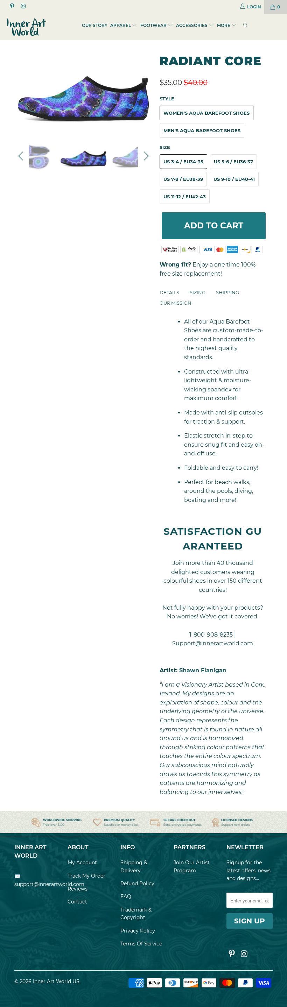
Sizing (197, 292)
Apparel (120, 25)
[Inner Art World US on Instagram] (23, 6)
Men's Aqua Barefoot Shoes (201, 130)
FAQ (125, 896)
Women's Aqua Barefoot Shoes (206, 113)
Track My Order (86, 876)
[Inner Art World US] (26, 27)
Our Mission (175, 303)
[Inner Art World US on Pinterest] (12, 6)
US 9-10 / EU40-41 (234, 179)
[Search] (245, 26)
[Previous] (21, 91)
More (224, 25)
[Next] (145, 91)
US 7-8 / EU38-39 (183, 179)
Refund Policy (137, 883)
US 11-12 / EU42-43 (184, 196)
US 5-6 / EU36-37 (233, 161)
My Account (82, 862)
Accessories (192, 25)
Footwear (153, 25)
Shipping (227, 292)
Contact (77, 902)
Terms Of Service (141, 944)
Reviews (78, 889)
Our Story (94, 25)
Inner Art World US (56, 981)
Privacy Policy (137, 931)
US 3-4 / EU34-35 (183, 161)
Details (169, 292)
